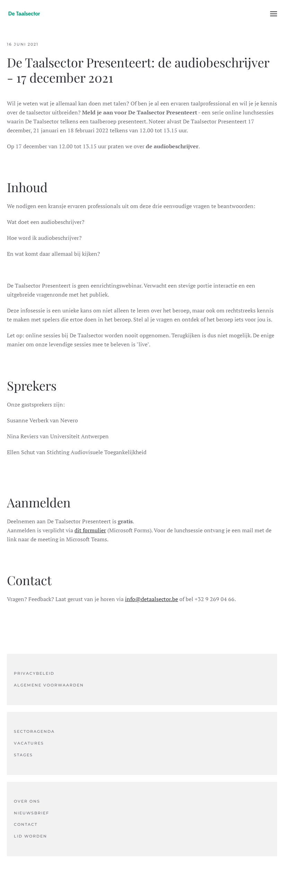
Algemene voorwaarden (49, 685)
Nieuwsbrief (31, 813)
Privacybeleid (34, 673)
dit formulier (90, 530)
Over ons (27, 801)
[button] (273, 14)
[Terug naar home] (24, 14)
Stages (23, 754)
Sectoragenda (34, 731)
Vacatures (29, 743)
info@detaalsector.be (151, 599)
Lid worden (30, 836)
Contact (25, 824)
